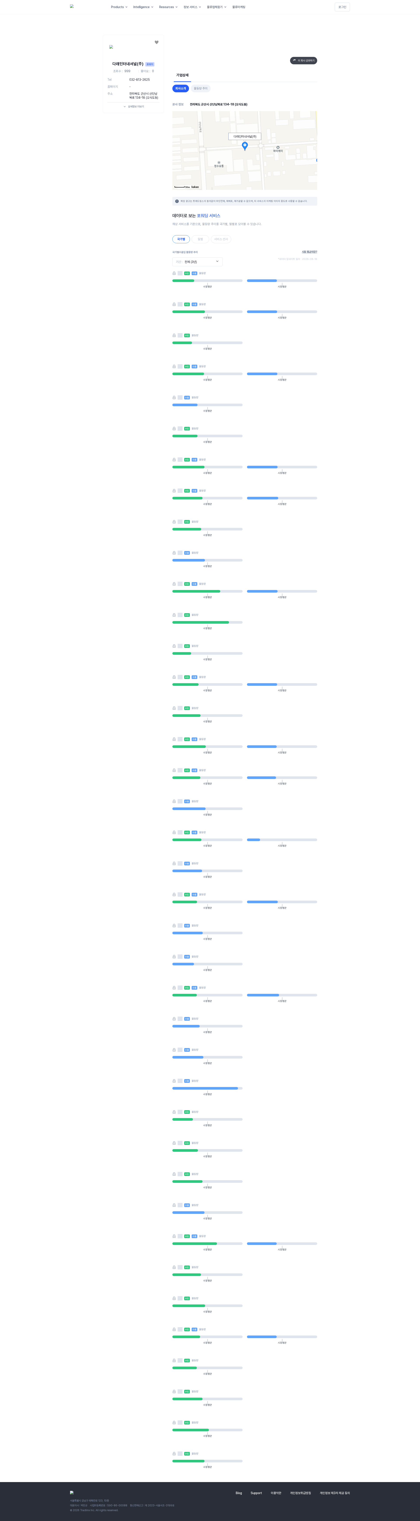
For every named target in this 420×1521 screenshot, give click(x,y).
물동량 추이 (201, 88)
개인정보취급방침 (300, 1493)
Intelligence (141, 7)
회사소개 (180, 88)
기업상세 (182, 75)
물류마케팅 (238, 7)
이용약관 (276, 1493)
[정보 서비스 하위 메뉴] (200, 7)
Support (256, 1493)
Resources (166, 7)
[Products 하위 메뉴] (127, 7)
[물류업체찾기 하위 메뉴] (226, 7)
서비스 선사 (221, 239)
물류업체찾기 (215, 7)
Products (117, 7)
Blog (239, 1493)
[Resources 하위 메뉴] (177, 7)
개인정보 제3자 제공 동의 (335, 1493)
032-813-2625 (139, 79)
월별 (200, 239)
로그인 (342, 7)
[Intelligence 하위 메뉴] (153, 7)
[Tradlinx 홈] (86, 7)
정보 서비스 (190, 7)
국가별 (181, 239)
